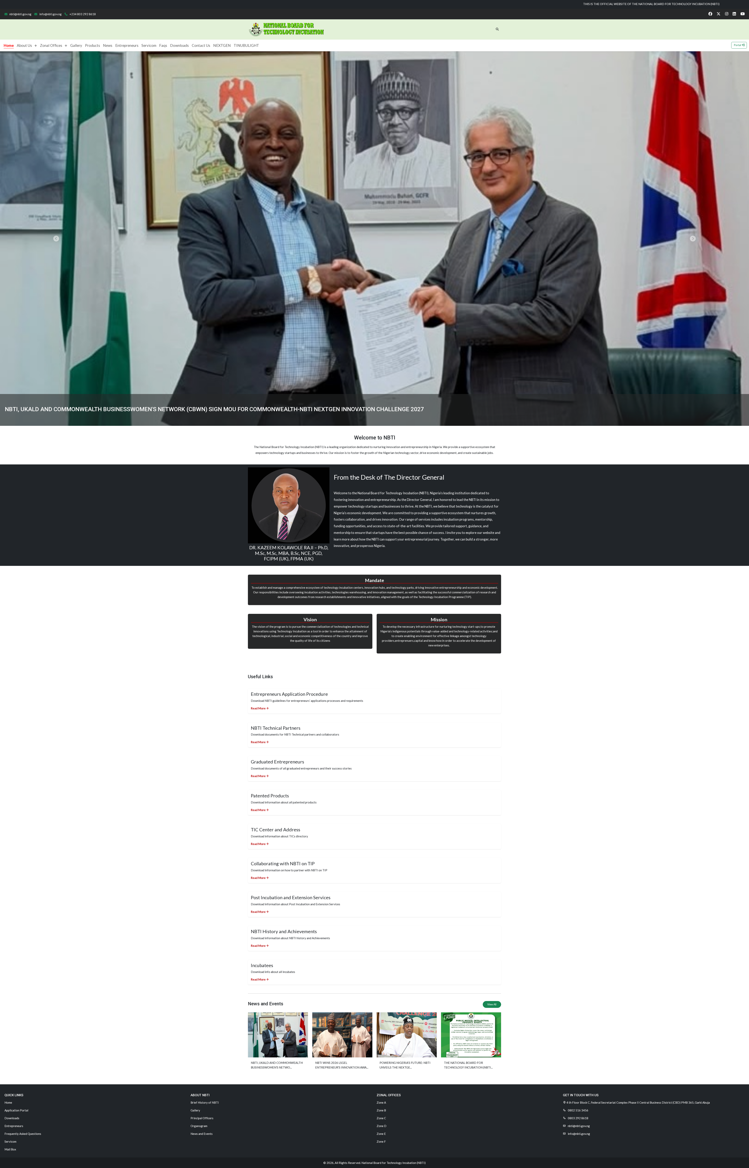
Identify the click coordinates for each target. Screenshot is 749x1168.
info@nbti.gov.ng (50, 14)
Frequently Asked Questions (22, 1133)
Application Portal (16, 1110)
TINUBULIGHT (246, 45)
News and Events (202, 1133)
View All (491, 1004)
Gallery (76, 45)
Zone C (381, 1118)
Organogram (199, 1126)
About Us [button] (25, 45)
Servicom (148, 45)
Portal (738, 45)
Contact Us (201, 45)
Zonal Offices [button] (52, 45)
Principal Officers (202, 1118)
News (107, 45)
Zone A (381, 1102)
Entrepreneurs (126, 45)
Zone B (381, 1110)
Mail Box (10, 1149)
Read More (258, 708)
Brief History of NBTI (205, 1102)
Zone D (381, 1126)
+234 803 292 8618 (82, 14)
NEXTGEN (222, 45)
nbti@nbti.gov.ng (20, 14)
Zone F (381, 1141)
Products (92, 45)
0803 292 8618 (577, 1118)
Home (9, 45)
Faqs (163, 45)
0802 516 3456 (577, 1110)
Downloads (179, 45)
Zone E (381, 1133)
